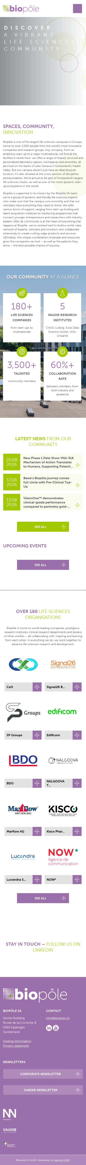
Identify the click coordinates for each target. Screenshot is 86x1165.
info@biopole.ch (58, 1018)
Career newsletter (40, 1090)
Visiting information (17, 1041)
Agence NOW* (62, 1160)
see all (40, 527)
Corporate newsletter (40, 1074)
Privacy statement (16, 1046)
